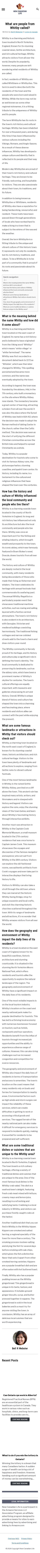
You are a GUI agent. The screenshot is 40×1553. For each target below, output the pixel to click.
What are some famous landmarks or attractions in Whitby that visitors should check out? (19, 297)
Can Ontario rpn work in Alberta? (20, 1395)
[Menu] (3, 10)
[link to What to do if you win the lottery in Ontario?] (20, 1438)
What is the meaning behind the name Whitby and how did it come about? (19, 284)
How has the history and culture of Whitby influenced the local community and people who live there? (18, 290)
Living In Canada (31, 32)
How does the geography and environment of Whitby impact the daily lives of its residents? (19, 303)
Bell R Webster (17, 32)
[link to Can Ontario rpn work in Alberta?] (20, 1378)
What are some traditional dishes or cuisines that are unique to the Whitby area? (18, 308)
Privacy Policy (26, 1539)
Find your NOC (13, 1539)
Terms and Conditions (20, 1543)
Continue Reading (20, 1419)
